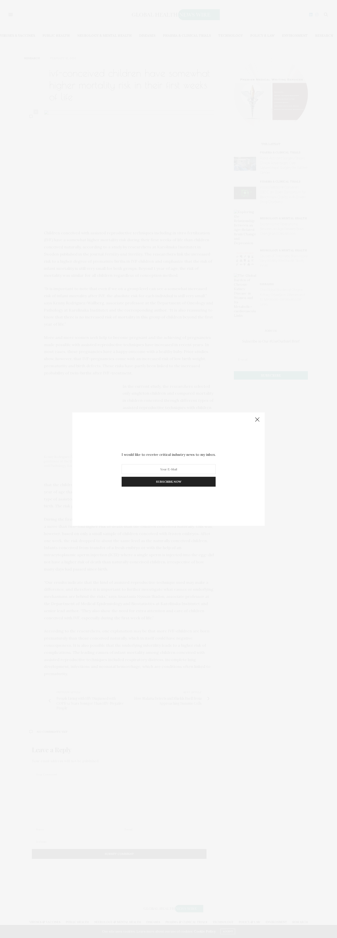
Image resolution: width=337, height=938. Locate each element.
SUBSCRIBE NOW (168, 481)
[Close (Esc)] (257, 420)
